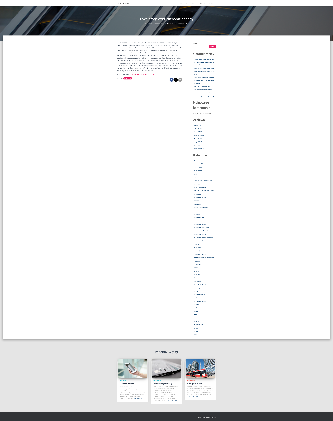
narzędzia (197, 211)
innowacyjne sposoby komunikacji (204, 190)
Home (180, 3)
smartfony (197, 274)
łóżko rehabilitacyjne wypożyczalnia (144, 74)
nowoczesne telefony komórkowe (203, 237)
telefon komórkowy (199, 294)
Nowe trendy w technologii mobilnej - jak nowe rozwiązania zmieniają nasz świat (204, 71)
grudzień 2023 (198, 128)
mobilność (197, 200)
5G (195, 160)
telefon (196, 291)
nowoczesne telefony (200, 234)
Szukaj (195, 43)
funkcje (196, 177)
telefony (196, 304)
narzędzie (197, 214)
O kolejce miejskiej (194, 384)
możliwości (197, 204)
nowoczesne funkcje (200, 224)
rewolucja (197, 261)
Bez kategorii (127, 78)
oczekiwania (197, 244)
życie (195, 334)
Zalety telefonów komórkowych (127, 385)
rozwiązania (197, 264)
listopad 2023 (198, 132)
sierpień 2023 (198, 142)
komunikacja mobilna (200, 197)
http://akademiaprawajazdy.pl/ (206, 3)
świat (195, 278)
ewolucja (196, 174)
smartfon (196, 271)
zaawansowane (198, 324)
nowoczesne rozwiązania (201, 227)
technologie (197, 288)
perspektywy (197, 247)
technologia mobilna (200, 284)
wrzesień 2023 (198, 138)
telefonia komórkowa (200, 301)
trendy (196, 311)
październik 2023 (199, 135)
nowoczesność (198, 241)
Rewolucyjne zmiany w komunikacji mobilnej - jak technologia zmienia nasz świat (204, 80)
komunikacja (197, 194)
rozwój (196, 267)
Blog (186, 3)
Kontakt (192, 3)
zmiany (196, 331)
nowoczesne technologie (201, 231)
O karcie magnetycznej (162, 384)
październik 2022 (199, 148)
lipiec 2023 (197, 145)
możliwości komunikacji (201, 207)
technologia (197, 281)
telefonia (196, 298)
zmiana (196, 328)
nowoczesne (197, 221)
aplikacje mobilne (199, 164)
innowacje (197, 184)
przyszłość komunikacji (201, 254)
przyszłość (197, 251)
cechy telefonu (198, 170)
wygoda (196, 321)
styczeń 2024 (198, 125)
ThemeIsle (213, 417)
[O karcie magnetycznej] (166, 368)
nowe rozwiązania (199, 217)
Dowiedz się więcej (138, 398)
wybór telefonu (198, 318)
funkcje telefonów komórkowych (203, 180)
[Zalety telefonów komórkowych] (132, 368)
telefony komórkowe (200, 308)
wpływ (195, 314)
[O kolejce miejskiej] (200, 368)
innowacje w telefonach (200, 187)
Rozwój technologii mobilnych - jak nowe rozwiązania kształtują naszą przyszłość (204, 62)
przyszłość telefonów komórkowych (204, 257)
